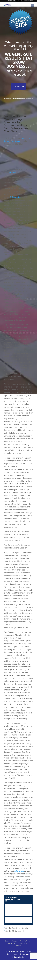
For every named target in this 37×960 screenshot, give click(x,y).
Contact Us (17, 946)
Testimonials (12, 943)
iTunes (18, 907)
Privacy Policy (18, 957)
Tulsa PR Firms (25, 941)
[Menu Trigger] (32, 5)
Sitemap (25, 954)
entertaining (19, 871)
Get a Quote (18, 86)
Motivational (14, 172)
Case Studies (23, 943)
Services (14, 941)
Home (7, 941)
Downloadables (18, 920)
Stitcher (18, 913)
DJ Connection (16, 197)
